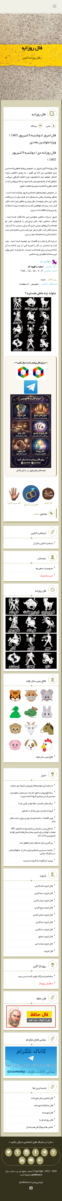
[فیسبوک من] (35, 1152)
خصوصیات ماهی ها (44, 568)
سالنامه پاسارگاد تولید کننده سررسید (35, 976)
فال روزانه (32, 47)
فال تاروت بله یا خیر (44, 943)
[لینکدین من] (22, 1160)
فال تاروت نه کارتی (44, 922)
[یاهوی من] (53, 1152)
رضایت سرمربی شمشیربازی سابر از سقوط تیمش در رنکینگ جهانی (32, 851)
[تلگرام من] (44, 1152)
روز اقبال (52, 279)
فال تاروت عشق (45, 936)
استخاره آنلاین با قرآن (43, 543)
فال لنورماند (47, 1112)
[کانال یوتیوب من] (31, 1160)
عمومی (36, 513)
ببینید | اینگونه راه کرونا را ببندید (38, 860)
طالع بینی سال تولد (44, 756)
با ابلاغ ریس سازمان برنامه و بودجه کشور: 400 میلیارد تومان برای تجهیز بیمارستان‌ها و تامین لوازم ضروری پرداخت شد (32, 832)
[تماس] (17, 1152)
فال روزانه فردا (46, 1119)
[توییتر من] (8, 1152)
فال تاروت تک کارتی (44, 885)
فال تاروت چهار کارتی (43, 900)
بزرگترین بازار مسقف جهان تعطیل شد (36, 842)
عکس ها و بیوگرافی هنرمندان (39, 1126)
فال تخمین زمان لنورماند (42, 1098)
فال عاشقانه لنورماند (43, 1105)
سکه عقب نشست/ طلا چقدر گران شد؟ (35, 803)
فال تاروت (48, 950)
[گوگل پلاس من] (40, 1160)
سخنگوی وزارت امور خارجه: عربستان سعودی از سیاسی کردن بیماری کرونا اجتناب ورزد (32, 794)
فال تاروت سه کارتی (43, 893)
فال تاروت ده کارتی (44, 929)
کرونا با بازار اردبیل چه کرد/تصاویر (37, 810)
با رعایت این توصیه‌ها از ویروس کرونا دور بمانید (31, 785)
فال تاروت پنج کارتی (44, 907)
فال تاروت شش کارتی (43, 914)
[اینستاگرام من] (26, 1152)
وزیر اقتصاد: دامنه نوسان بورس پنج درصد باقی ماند (32, 819)
